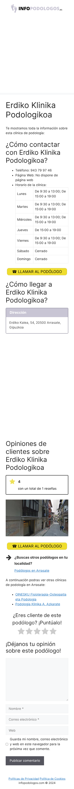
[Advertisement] (37, 56)
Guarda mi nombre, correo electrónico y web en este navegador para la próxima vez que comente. (39, 744)
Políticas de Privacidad (24, 778)
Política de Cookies (52, 778)
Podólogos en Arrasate (31, 570)
